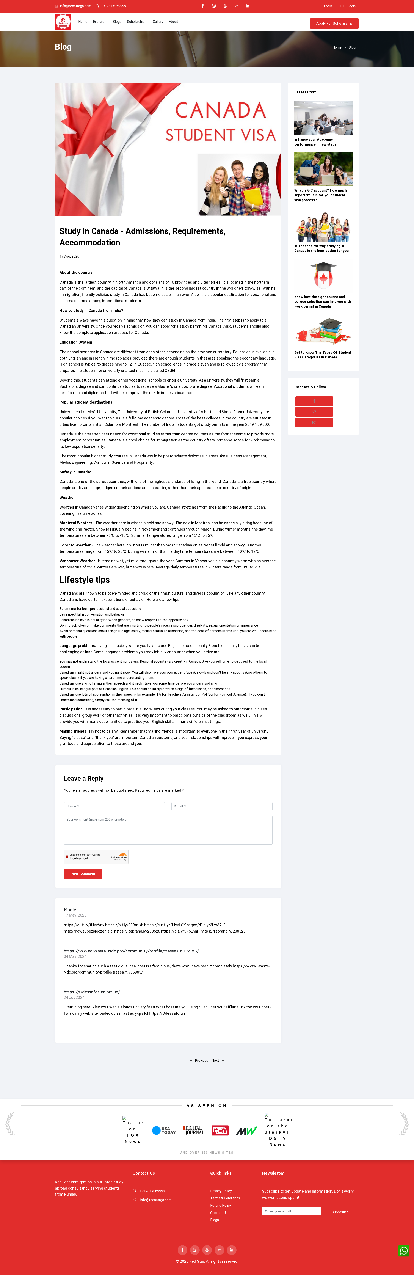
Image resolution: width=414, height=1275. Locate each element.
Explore (99, 22)
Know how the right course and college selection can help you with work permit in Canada (322, 302)
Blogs (117, 22)
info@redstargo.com (75, 6)
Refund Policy (221, 1205)
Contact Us (218, 1213)
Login (328, 6)
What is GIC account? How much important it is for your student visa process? (320, 195)
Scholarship (136, 22)
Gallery (158, 22)
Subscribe (339, 1212)
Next (216, 1060)
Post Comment (83, 874)
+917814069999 (113, 6)
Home (82, 22)
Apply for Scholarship (334, 23)
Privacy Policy (221, 1191)
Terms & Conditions (225, 1198)
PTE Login (348, 6)
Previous (201, 1060)
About (173, 22)
